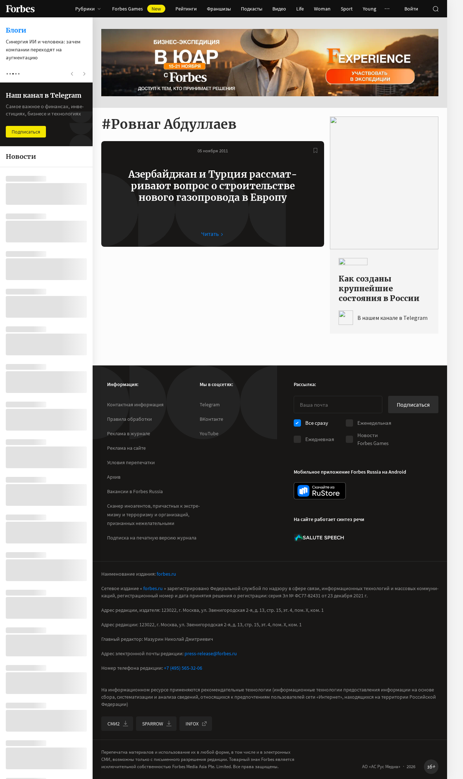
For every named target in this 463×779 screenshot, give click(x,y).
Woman (322, 8)
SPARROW (152, 723)
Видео (279, 8)
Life (300, 8)
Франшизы (219, 8)
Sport (347, 8)
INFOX (192, 723)
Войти (411, 8)
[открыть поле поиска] (435, 8)
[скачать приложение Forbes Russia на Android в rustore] (320, 491)
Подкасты (251, 8)
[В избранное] (315, 150)
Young (369, 8)
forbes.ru (166, 574)
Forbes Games (136, 8)
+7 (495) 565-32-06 (183, 668)
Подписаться (413, 404)
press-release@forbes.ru (210, 653)
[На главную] (20, 8)
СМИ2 (113, 723)
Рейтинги (186, 8)
